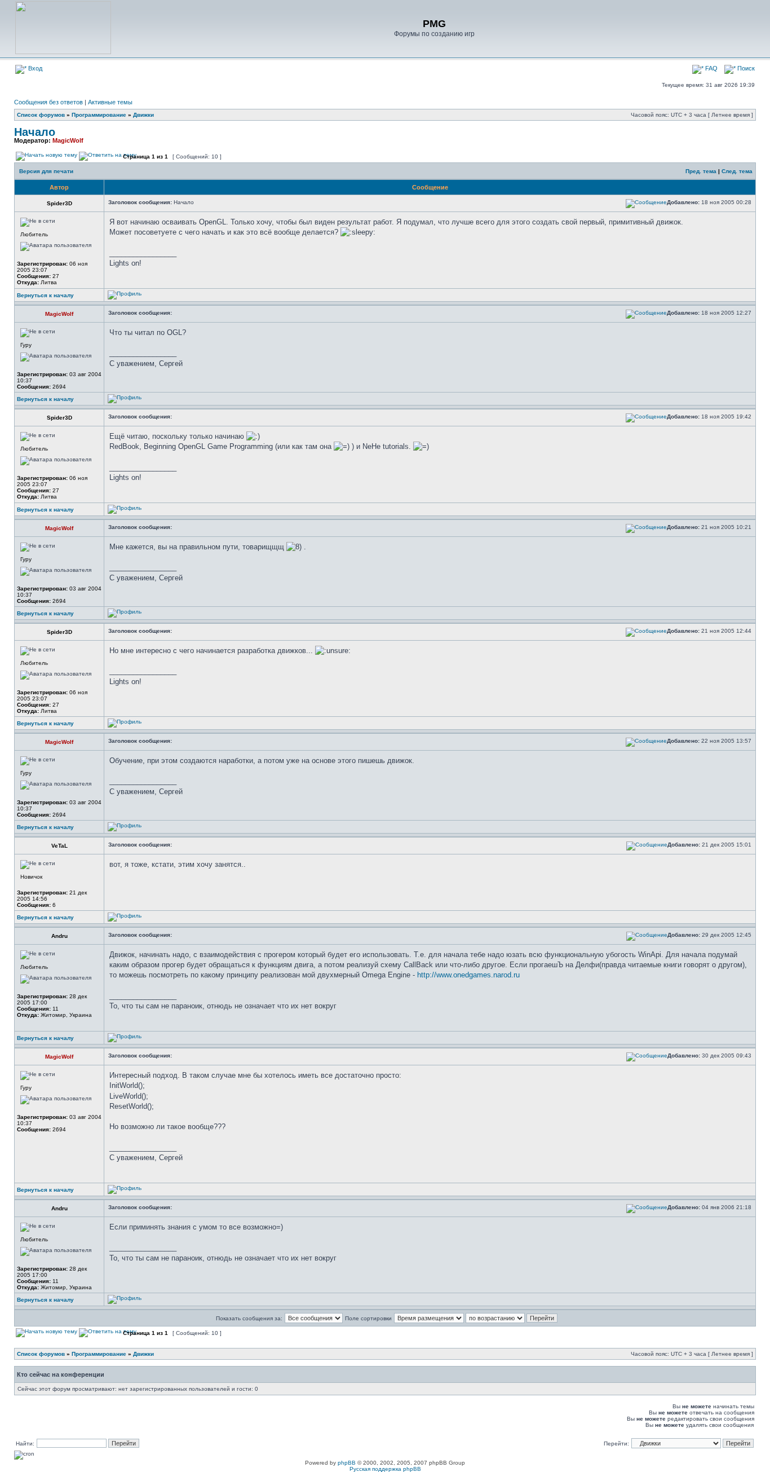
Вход (34, 68)
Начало (34, 132)
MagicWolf (67, 140)
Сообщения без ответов (48, 102)
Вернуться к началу (45, 295)
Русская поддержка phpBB (385, 1469)
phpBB (347, 1463)
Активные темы (110, 102)
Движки (143, 115)
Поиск (745, 68)
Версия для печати (46, 171)
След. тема (737, 171)
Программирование (99, 115)
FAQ (710, 68)
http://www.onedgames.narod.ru (468, 975)
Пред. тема (700, 171)
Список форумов (41, 115)
